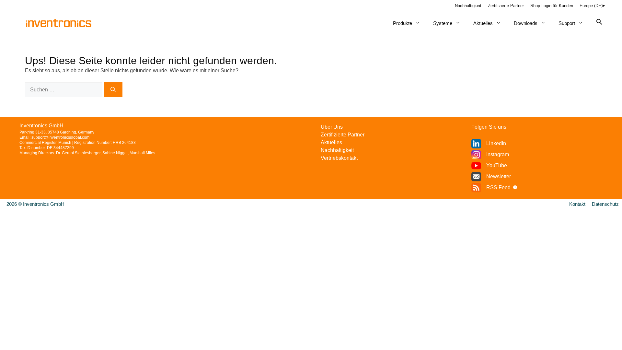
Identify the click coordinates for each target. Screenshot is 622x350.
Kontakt (577, 204)
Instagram (497, 154)
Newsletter (498, 176)
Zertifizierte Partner (506, 5)
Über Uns (332, 127)
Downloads (525, 23)
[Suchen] (113, 89)
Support (567, 23)
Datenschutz (605, 204)
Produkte (402, 23)
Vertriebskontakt (339, 158)
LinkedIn (496, 143)
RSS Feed (498, 187)
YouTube (496, 165)
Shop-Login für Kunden (551, 5)
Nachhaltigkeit (468, 5)
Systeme (442, 23)
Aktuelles (483, 23)
